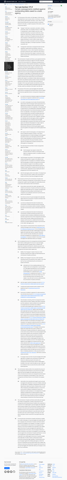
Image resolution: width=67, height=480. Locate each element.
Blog (40, 466)
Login (61, 1)
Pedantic (51, 25)
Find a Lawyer (41, 464)
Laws (7, 4)
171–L (8, 99)
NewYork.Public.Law (11, 1)
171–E (9, 56)
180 (9, 222)
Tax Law (10, 4)
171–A (7, 18)
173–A (8, 179)
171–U (8, 146)
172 (7, 171)
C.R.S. (53, 465)
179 (7, 219)
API (39, 469)
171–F (8, 66)
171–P (9, 126)
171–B (7, 33)
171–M (9, 108)
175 (9, 201)
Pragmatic (51, 24)
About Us (41, 467)
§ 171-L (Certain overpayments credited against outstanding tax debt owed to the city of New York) (33, 308)
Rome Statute (55, 476)
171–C (9, 38)
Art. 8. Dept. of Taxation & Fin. (18, 4)
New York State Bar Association (27, 464)
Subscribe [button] (7, 468)
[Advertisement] (55, 44)
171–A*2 (8, 23)
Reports (40, 472)
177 (7, 216)
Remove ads (56, 1)
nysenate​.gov (50, 18)
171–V (9, 152)
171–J (9, 89)
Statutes (54, 467)
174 (8, 185)
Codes (53, 464)
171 (8, 13)
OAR (53, 472)
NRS (53, 469)
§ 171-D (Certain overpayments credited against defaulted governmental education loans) (33, 325)
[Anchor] (27, 25)
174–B (8, 196)
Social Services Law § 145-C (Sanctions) (28, 352)
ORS (55, 472)
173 (7, 175)
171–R (8, 134)
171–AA (8, 28)
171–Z (8, 166)
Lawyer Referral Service (29, 467)
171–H (8, 77)
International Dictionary (57, 477)
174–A (9, 191)
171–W (8, 159)
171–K (8, 93)
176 (8, 209)
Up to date (50, 5)
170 (8, 8)
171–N (9, 116)
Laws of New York (22, 1)
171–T (8, 140)
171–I (8, 83)
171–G (8, 72)
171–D (8, 46)
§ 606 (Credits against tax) (35, 343)
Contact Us (41, 471)
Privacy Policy (41, 477)
